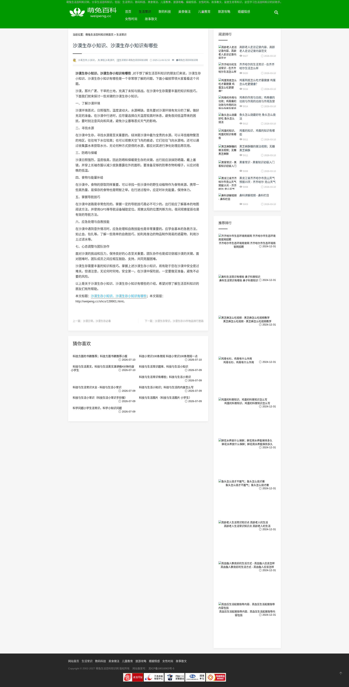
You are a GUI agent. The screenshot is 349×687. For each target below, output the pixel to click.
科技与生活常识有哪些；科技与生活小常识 (165, 376)
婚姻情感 (244, 11)
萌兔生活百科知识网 (94, 16)
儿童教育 (204, 11)
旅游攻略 (224, 11)
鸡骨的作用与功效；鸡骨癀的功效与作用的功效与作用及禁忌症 (257, 101)
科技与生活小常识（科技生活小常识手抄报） (100, 397)
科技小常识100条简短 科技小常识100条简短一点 (168, 356)
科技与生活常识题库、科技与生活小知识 (163, 366)
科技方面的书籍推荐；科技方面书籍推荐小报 (100, 356)
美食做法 (184, 11)
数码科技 (165, 11)
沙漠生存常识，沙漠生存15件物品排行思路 (179, 320)
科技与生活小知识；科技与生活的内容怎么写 (166, 387)
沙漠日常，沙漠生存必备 (97, 320)
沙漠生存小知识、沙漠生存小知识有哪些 (119, 296)
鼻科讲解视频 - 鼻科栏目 (254, 195)
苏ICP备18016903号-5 (161, 668)
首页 (128, 11)
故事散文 (151, 19)
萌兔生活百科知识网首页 (99, 34)
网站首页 (73, 661)
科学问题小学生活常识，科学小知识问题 (97, 408)
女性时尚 (131, 19)
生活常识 (145, 11)
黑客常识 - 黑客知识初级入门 (256, 162)
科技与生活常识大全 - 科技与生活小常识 (97, 387)
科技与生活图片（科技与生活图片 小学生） (165, 397)
